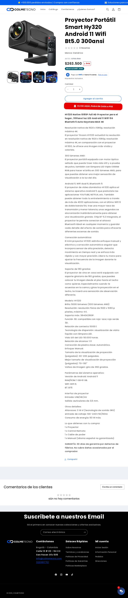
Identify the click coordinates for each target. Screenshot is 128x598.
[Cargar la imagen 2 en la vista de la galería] (26, 77)
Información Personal (105, 552)
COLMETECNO (18, 593)
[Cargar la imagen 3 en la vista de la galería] (38, 77)
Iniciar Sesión (101, 547)
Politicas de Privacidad (77, 556)
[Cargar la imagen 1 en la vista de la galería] (13, 77)
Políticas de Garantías (77, 561)
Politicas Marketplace (76, 565)
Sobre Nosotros (73, 547)
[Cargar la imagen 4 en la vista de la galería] (51, 77)
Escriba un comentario (112, 487)
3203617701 (42, 562)
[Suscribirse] (85, 532)
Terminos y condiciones (77, 552)
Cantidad (69, 84)
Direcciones (101, 561)
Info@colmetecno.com (49, 558)
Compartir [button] (72, 459)
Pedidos (99, 556)
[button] (107, 9)
